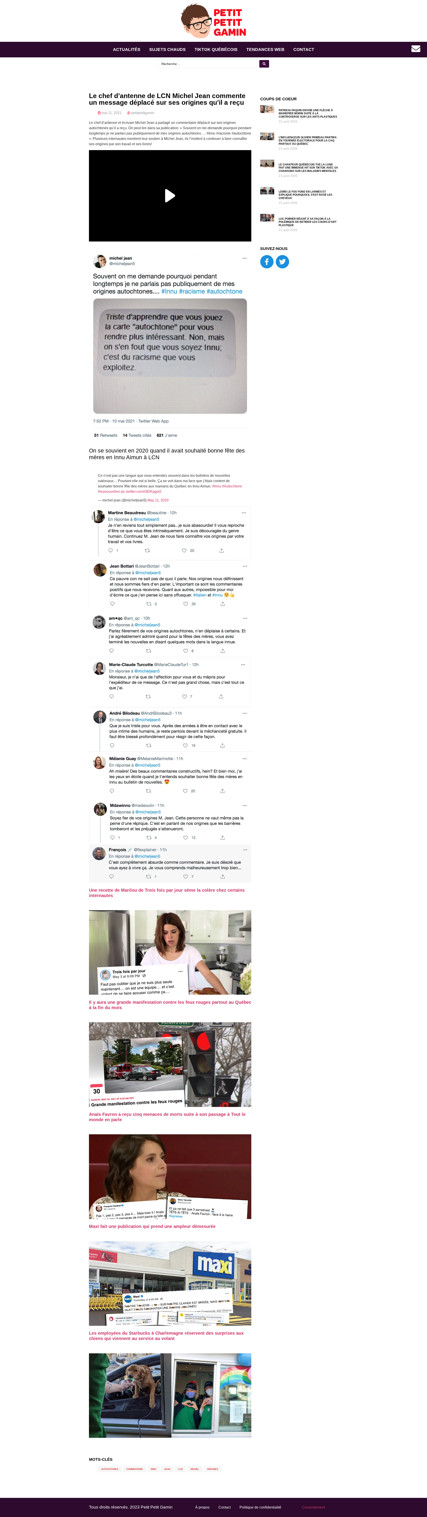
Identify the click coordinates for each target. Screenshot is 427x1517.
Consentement (313, 1507)
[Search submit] (264, 64)
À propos (202, 1507)
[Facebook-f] (267, 261)
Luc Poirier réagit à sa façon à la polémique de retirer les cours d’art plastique (307, 222)
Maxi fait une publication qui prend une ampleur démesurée (152, 1226)
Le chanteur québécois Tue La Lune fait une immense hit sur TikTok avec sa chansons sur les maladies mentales (308, 168)
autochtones (109, 1469)
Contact (303, 49)
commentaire (134, 1469)
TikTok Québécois (216, 49)
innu (153, 1469)
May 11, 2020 (158, 500)
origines (212, 1469)
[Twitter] (282, 261)
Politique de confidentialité (260, 1507)
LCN (180, 1469)
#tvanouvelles (109, 491)
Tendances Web (265, 49)
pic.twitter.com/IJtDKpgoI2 (141, 491)
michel (195, 1469)
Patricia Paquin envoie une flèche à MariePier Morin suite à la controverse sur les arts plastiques (308, 113)
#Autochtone (232, 486)
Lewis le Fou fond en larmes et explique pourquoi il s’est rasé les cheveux (305, 195)
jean (167, 1469)
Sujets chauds (167, 49)
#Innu (216, 486)
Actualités (126, 49)
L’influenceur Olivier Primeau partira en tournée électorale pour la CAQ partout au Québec (308, 140)
